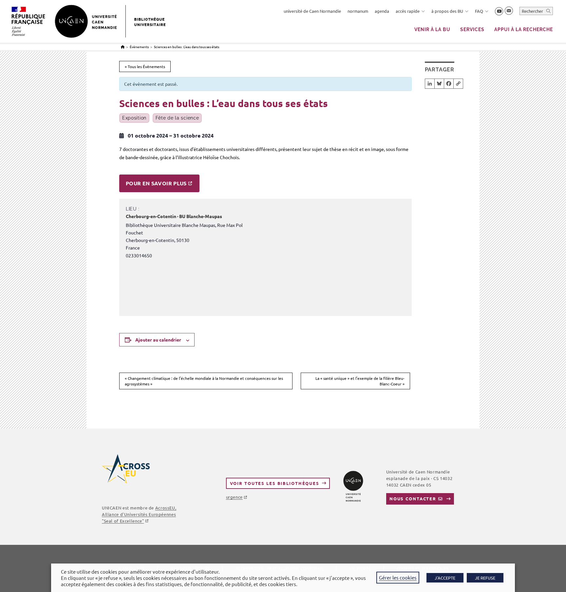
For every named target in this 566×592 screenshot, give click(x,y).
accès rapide (408, 11)
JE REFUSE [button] (485, 578)
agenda (382, 11)
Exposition (134, 117)
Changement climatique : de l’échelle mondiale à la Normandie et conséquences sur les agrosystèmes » (204, 381)
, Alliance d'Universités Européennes (139, 514)
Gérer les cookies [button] (398, 577)
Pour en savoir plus (156, 183)
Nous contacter (412, 498)
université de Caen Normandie (312, 11)
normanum (358, 11)
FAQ (479, 11)
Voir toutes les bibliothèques (274, 483)
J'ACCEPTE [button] (445, 578)
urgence (234, 497)
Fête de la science (177, 117)
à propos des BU (447, 11)
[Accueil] (122, 46)
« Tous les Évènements (145, 66)
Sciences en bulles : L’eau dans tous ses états (186, 46)
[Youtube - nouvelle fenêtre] (499, 11)
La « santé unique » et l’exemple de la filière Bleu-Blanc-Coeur (360, 381)
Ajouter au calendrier (158, 339)
